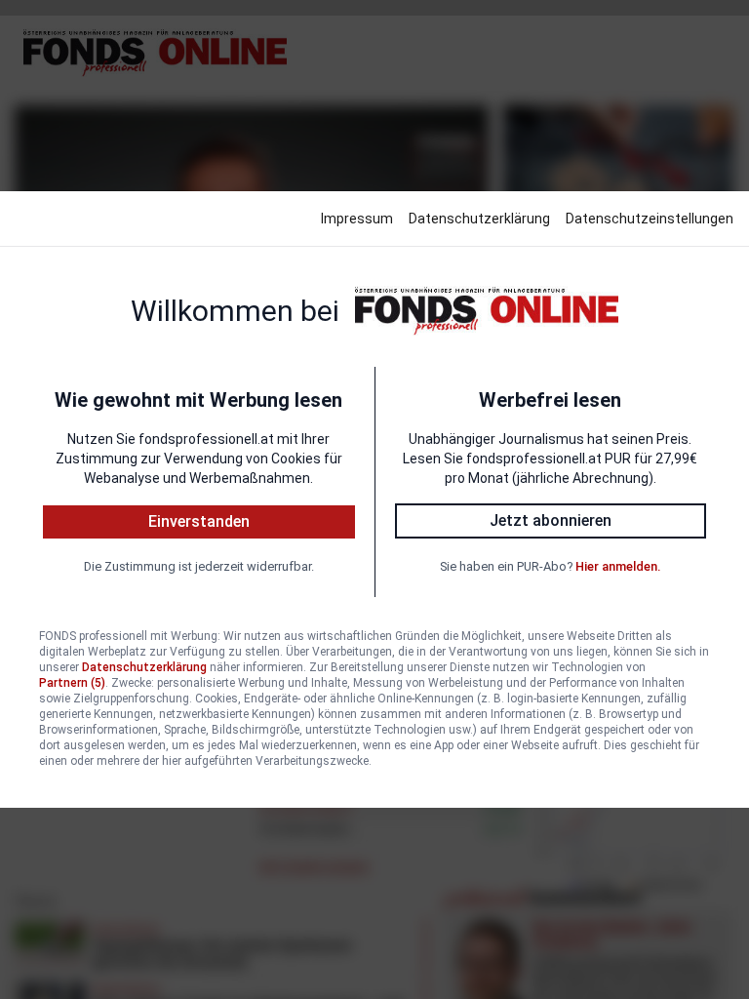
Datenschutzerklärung (479, 218)
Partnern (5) (72, 683)
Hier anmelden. (617, 566)
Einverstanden (199, 521)
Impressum (357, 218)
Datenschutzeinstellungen (649, 218)
